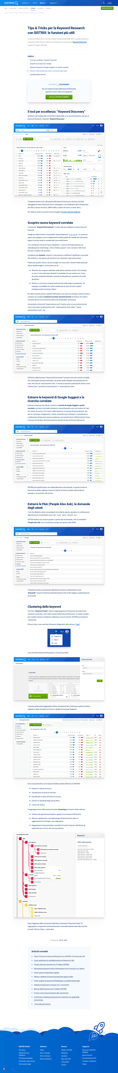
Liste (77, 624)
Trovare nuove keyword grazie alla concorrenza (51, 993)
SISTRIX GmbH (24, 1046)
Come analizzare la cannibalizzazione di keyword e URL (54, 960)
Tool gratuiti (12, 8)
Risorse (42, 3)
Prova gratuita (107, 8)
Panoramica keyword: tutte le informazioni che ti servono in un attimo (59, 969)
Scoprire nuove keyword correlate (40, 64)
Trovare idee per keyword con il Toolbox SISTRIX (51, 964)
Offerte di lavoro (24, 1054)
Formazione (26, 1058)
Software (25, 3)
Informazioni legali (25, 1064)
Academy (48, 8)
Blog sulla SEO (66, 1059)
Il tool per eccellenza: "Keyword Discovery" (43, 60)
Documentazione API (89, 1058)
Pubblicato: (55, 940)
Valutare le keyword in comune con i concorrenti (51, 985)
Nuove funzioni (87, 1055)
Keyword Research (80, 42)
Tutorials (11, 13)
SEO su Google (45, 1053)
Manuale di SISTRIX (88, 1051)
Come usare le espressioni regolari (46, 973)
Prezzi (35, 3)
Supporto (53, 3)
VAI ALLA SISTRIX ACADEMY (59, 97)
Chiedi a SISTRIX (23, 8)
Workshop (41, 8)
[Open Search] (104, 2)
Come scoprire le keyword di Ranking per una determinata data (57, 981)
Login (109, 3)
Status (84, 1064)
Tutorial (33, 8)
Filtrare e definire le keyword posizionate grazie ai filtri (53, 977)
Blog (5, 8)
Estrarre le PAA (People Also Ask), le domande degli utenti (48, 71)
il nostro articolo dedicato (70, 212)
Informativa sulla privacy (27, 1061)
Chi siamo (22, 1050)
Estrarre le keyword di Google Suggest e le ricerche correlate (49, 67)
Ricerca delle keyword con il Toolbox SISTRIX (50, 989)
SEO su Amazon (45, 1056)
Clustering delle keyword (38, 74)
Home (6, 13)
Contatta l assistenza (89, 1061)
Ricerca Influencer (46, 1059)
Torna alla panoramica (42, 1004)
